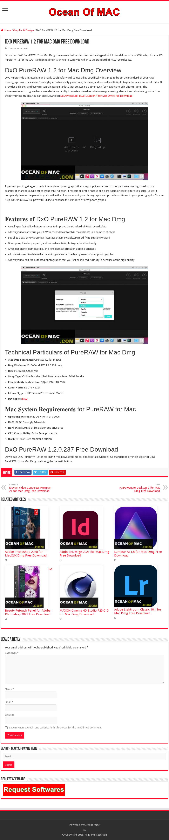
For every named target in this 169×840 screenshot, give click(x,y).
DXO (25, 398)
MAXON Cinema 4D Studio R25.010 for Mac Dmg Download (84, 612)
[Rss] (84, 829)
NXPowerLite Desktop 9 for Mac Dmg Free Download (139, 488)
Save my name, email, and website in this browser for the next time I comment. (55, 727)
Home (7, 30)
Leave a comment (18, 48)
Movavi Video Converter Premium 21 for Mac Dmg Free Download (30, 488)
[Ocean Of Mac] (84, 11)
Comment (12, 652)
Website (9, 714)
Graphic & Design (23, 30)
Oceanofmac (92, 824)
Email (9, 702)
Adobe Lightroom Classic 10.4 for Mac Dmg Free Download (137, 611)
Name (9, 689)
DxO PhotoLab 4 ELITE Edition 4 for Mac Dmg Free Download (96, 95)
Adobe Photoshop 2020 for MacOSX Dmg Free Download (26, 553)
